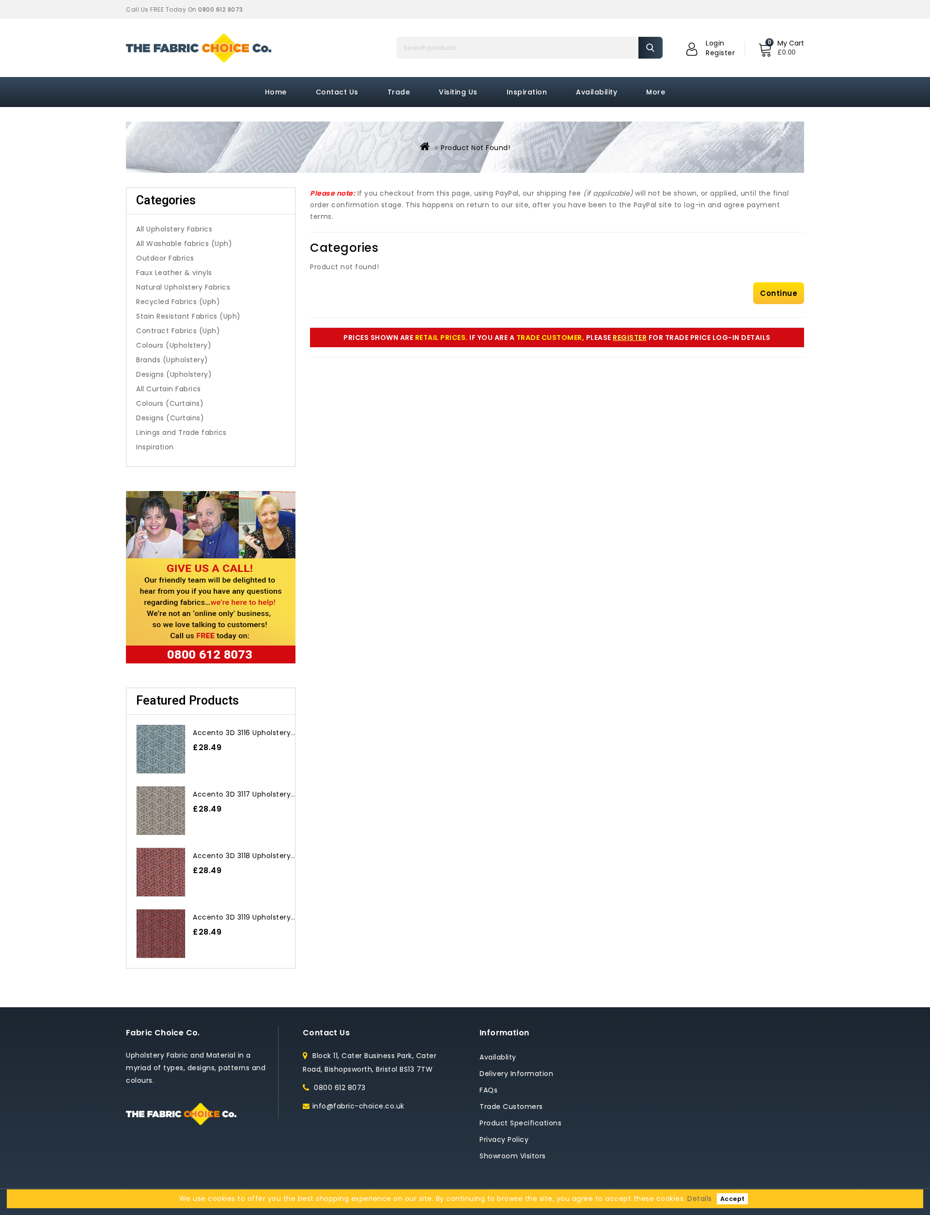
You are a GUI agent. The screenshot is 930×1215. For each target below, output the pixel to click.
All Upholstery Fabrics (174, 229)
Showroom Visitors (513, 1156)
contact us (337, 92)
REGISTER (630, 337)
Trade (399, 92)
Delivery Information (516, 1073)
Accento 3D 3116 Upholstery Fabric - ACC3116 (272, 733)
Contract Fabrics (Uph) (178, 331)
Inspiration (527, 92)
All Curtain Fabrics (168, 389)
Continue (778, 293)
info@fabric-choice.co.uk (358, 1106)
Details (699, 1198)
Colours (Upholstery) (173, 345)
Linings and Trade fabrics (181, 432)
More (655, 92)
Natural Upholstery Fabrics (183, 287)
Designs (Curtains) (170, 418)
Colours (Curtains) (169, 403)
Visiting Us (458, 92)
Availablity (498, 1057)
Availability (596, 92)
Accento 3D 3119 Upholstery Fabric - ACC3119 (272, 917)
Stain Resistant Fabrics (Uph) (188, 316)
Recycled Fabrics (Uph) (178, 302)
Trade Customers (511, 1106)
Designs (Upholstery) (174, 374)
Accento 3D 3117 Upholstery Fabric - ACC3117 (272, 794)
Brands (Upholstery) (172, 360)
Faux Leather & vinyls (174, 272)
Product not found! (475, 148)
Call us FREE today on (184, 9)
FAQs (488, 1090)
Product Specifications (520, 1123)
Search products (650, 48)
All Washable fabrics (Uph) (184, 243)
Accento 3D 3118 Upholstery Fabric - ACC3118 (272, 856)
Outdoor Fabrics (165, 258)
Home (276, 92)
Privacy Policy (504, 1139)
